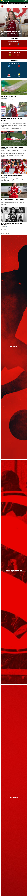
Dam (6, 149)
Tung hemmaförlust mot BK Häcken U (12, 147)
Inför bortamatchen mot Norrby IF (11, 176)
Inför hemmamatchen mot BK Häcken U (12, 199)
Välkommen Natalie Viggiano (10, 32)
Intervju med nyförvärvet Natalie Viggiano (11, 224)
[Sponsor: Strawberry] (24, 1)
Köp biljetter (14, 48)
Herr (6, 122)
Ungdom (6, 98)
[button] (25, 6)
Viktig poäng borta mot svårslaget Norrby (11, 120)
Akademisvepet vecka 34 (8, 97)
